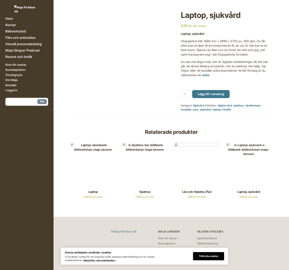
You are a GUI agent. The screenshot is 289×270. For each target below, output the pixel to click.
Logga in (11, 90)
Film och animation (20, 38)
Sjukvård (198, 105)
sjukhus (238, 105)
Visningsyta (13, 75)
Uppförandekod (207, 238)
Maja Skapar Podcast (22, 50)
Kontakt (10, 85)
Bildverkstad (15, 31)
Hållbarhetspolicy (208, 243)
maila (205, 75)
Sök (42, 101)
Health (226, 109)
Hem (9, 19)
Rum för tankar (15, 64)
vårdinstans (253, 105)
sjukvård (205, 109)
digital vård (225, 105)
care (196, 109)
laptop (217, 109)
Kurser (10, 25)
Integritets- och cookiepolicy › (99, 260)
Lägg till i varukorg (211, 94)
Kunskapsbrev (15, 69)
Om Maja (11, 80)
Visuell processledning (23, 44)
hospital (186, 109)
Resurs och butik (18, 57)
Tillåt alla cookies (208, 256)
